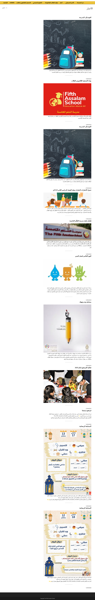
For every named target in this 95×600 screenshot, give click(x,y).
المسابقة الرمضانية (85, 426)
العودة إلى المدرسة (85, 17)
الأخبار (3, 8)
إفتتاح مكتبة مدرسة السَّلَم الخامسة (80, 221)
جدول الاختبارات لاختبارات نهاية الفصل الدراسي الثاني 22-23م (72, 190)
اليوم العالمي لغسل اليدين (83, 256)
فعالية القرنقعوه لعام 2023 (83, 368)
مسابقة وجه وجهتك (85, 302)
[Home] (6, 8)
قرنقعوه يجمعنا (86, 410)
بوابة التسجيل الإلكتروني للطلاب (81, 81)
